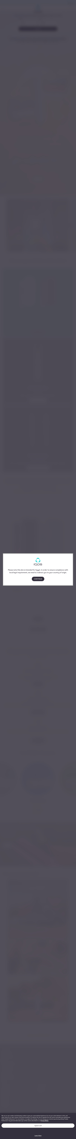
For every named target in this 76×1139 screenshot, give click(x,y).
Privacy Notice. (45, 1120)
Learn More (38, 1136)
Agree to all (38, 1126)
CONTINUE (38, 579)
